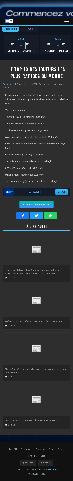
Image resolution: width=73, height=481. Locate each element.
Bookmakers (26, 449)
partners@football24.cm (48, 469)
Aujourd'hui (10, 29)
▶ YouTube (28, 462)
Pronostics (40, 449)
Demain (29, 29)
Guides (61, 449)
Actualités (32, 455)
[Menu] (67, 21)
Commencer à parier (36, 204)
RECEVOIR (61, 192)
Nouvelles (23, 84)
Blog (43, 455)
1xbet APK (13, 449)
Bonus (51, 449)
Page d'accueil (9, 84)
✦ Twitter (45, 462)
